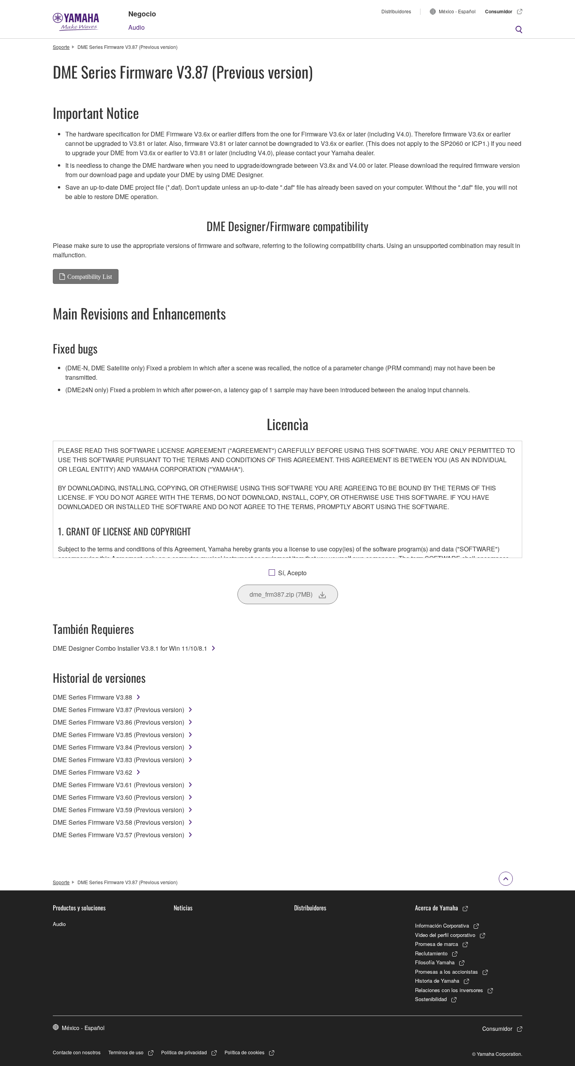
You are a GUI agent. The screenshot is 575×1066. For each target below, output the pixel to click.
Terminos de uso (126, 1052)
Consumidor (498, 11)
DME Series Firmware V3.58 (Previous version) (118, 822)
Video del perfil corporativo (445, 935)
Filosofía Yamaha (435, 962)
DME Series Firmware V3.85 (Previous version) (118, 734)
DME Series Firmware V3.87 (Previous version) (118, 709)
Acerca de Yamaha (436, 907)
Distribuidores (396, 11)
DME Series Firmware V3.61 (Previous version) (118, 784)
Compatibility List (89, 276)
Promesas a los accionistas (446, 971)
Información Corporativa (442, 925)
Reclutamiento (431, 953)
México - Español (457, 11)
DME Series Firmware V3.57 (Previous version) (118, 834)
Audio (136, 27)
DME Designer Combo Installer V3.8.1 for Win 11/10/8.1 (130, 648)
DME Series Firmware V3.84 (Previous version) (118, 747)
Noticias (183, 907)
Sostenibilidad (431, 999)
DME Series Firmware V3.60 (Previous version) (118, 797)
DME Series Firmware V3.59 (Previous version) (118, 809)
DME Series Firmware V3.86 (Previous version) (118, 722)
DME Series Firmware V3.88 (92, 697)
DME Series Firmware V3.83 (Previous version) (118, 759)
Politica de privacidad (184, 1052)
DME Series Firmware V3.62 (92, 772)
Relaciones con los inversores (449, 990)
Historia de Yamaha (437, 980)
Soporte (61, 46)
